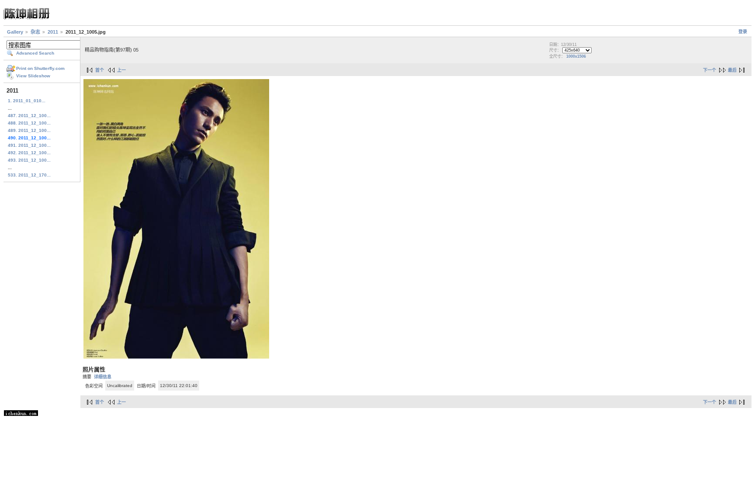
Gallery (15, 32)
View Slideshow (33, 75)
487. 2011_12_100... (29, 115)
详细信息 (102, 376)
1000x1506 (576, 56)
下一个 (709, 70)
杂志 (35, 32)
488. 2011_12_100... (29, 123)
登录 (742, 31)
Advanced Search (35, 53)
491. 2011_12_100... (29, 145)
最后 (732, 70)
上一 (121, 70)
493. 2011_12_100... (29, 160)
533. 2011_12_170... (29, 175)
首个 (99, 70)
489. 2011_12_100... (29, 130)
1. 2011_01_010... (26, 100)
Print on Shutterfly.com (40, 68)
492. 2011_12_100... (29, 152)
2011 (53, 32)
